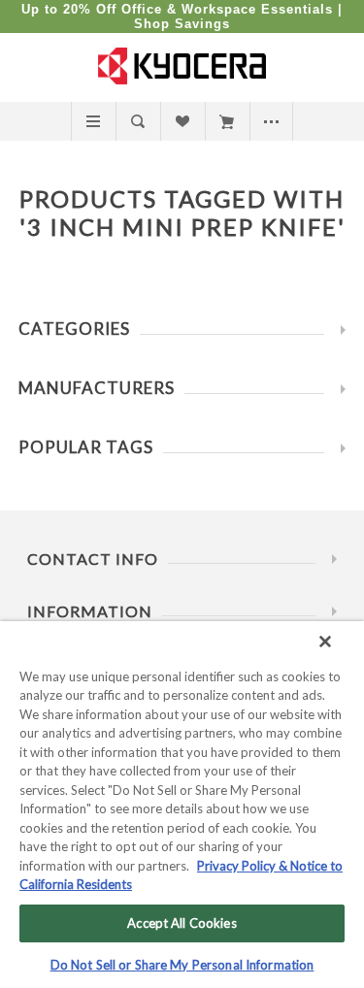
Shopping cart (226, 121)
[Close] (325, 641)
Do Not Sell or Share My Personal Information (182, 964)
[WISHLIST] (182, 121)
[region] (182, 804)
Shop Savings (182, 23)
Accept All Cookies (181, 923)
